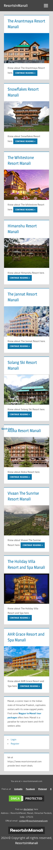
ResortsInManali (16, 5)
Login (13, 739)
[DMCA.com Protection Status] (26, 801)
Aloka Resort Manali (24, 430)
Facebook (30, 789)
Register (15, 743)
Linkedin (18, 789)
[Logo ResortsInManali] (26, 833)
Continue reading (24, 73)
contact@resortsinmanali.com (33, 820)
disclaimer (28, 809)
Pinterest (42, 789)
